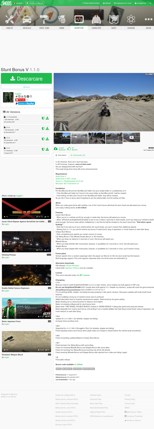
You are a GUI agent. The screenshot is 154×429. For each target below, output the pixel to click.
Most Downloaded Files (99, 407)
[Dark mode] (150, 3)
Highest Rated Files (97, 412)
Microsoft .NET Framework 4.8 (67, 183)
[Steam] (25, 96)
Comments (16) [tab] (78, 155)
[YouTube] (22, 96)
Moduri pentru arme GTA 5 (65, 407)
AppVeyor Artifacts (72, 268)
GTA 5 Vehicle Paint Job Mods (66, 403)
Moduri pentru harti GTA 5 (65, 420)
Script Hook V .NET (66, 178)
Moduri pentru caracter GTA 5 (66, 416)
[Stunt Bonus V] (62, 138)
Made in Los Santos (8, 396)
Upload (108, 3)
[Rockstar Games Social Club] (28, 96)
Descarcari (62, 150)
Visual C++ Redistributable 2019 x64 (69, 181)
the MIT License (83, 275)
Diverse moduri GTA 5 (63, 424)
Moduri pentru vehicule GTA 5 (66, 399)
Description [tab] (62, 155)
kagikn (18, 93)
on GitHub (78, 364)
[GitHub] (31, 96)
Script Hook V (61, 176)
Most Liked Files (96, 403)
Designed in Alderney (9, 394)
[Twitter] (19, 96)
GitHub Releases (72, 265)
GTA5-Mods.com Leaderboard (101, 416)
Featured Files (95, 399)
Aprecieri (74, 150)
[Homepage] (16, 96)
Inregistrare (141, 3)
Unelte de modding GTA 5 (65, 395)
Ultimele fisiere (95, 395)
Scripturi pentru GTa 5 (63, 412)
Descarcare (29, 78)
